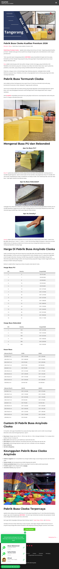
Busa (5, 64)
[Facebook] (27, 545)
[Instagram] (31, 545)
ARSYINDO (28, 57)
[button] (29, 529)
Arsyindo (4, 2)
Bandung (48, 520)
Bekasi (41, 520)
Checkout (41, 553)
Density (5, 239)
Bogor (38, 520)
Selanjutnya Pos (52, 537)
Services (28, 553)
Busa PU (6, 173)
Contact (34, 553)
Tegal (34, 520)
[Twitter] (29, 545)
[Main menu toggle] (56, 2)
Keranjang (48, 553)
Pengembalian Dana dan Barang (35, 555)
